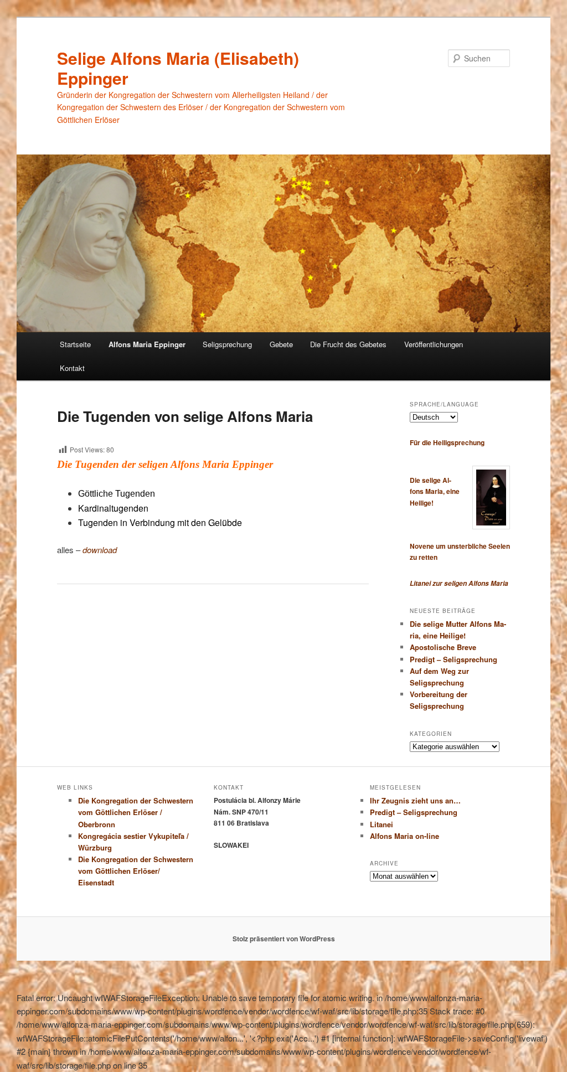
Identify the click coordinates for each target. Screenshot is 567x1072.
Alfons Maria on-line (404, 836)
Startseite (75, 344)
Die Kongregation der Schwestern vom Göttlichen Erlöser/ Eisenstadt (135, 871)
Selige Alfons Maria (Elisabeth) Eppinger (178, 68)
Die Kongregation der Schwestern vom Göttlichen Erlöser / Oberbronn (135, 812)
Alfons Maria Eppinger (147, 344)
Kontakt (72, 368)
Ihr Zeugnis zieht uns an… (415, 800)
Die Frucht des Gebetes (348, 344)
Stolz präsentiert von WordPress (284, 939)
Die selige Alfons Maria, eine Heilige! (435, 491)
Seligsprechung (227, 344)
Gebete (281, 344)
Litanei (381, 824)
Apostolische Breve (443, 647)
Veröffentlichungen (433, 344)
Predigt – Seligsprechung (453, 659)
